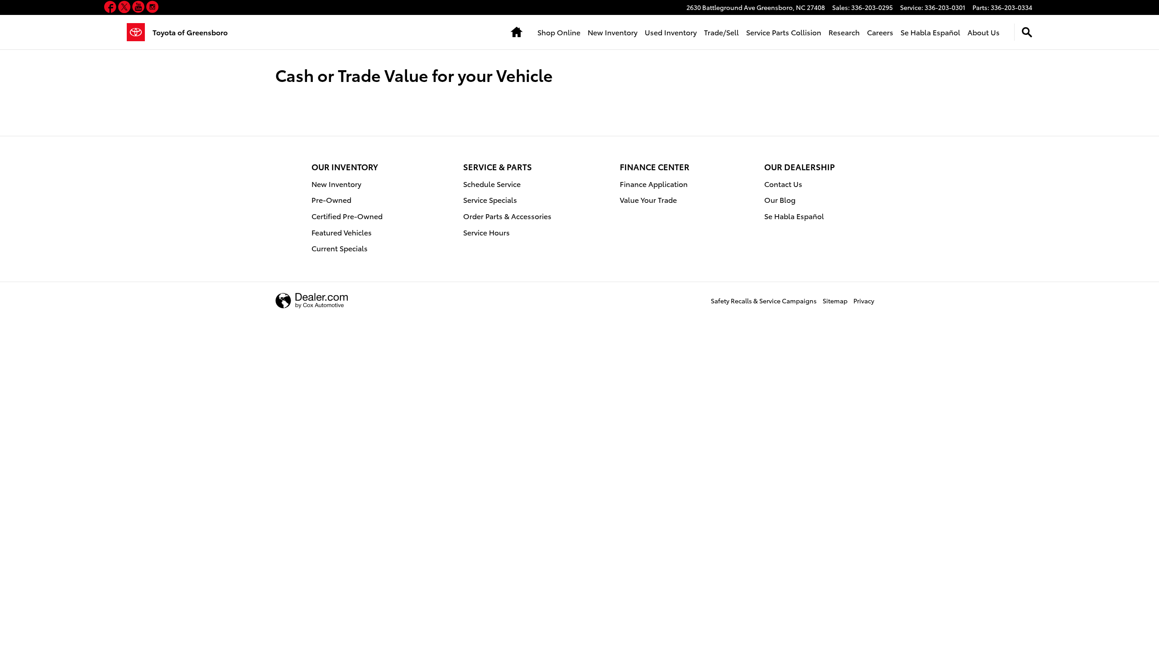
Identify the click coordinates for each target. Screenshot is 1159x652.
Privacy (863, 300)
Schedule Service (492, 183)
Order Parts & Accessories (507, 216)
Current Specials (339, 248)
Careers (880, 32)
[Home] (140, 32)
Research (844, 32)
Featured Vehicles (341, 232)
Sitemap (835, 300)
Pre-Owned (331, 199)
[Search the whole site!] (1027, 32)
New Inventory (612, 32)
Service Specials (490, 199)
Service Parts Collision (783, 32)
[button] (111, 8)
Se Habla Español (930, 32)
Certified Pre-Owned (347, 216)
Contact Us (783, 183)
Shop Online (558, 32)
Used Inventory (671, 32)
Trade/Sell (721, 32)
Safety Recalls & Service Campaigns (764, 300)
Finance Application (654, 183)
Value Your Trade (648, 199)
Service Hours (486, 232)
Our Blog (779, 199)
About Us (983, 32)
